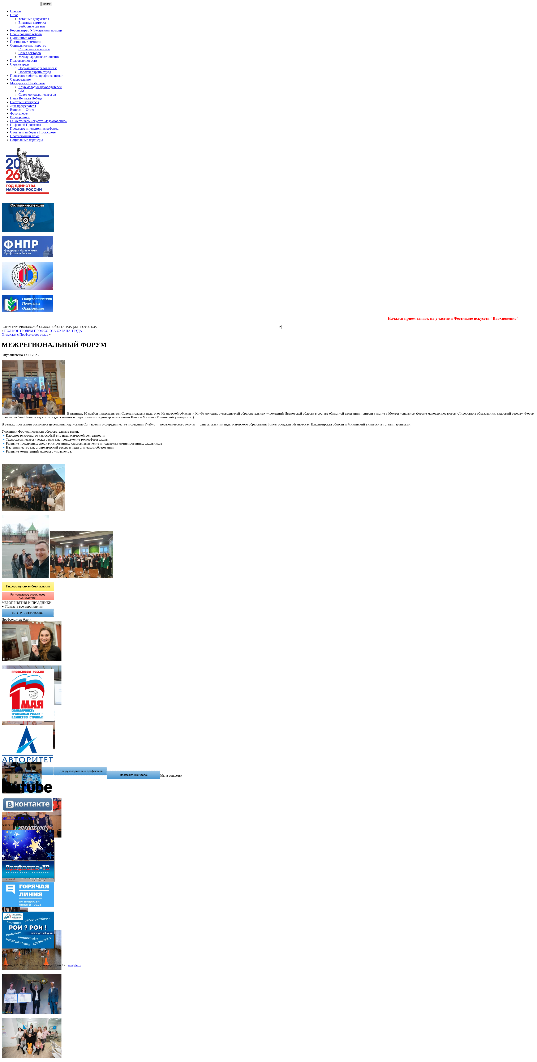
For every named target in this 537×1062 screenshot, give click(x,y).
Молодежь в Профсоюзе (27, 83)
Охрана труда (19, 64)
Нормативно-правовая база (37, 68)
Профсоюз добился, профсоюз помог (36, 75)
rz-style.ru (74, 965)
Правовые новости (23, 60)
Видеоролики (20, 117)
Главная (15, 11)
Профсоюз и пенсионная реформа (34, 128)
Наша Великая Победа (26, 98)
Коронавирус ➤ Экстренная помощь (36, 30)
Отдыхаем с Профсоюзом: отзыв (25, 334)
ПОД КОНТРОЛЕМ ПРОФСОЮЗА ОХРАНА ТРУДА (43, 331)
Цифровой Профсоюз (25, 125)
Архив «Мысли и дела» (18, 818)
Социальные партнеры (26, 140)
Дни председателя (23, 106)
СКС (21, 91)
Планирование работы (26, 34)
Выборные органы (31, 26)
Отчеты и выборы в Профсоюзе (33, 132)
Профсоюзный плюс (24, 136)
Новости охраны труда (34, 72)
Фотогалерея (19, 113)
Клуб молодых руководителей (40, 87)
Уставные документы (33, 19)
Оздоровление (20, 79)
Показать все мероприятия (24, 606)
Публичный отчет (23, 38)
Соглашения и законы (34, 49)
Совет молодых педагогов (37, 94)
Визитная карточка (32, 22)
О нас (14, 15)
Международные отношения (38, 57)
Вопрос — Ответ (22, 109)
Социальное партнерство (28, 45)
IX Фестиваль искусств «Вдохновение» (38, 121)
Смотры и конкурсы (24, 102)
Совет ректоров (29, 53)
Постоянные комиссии (26, 41)
